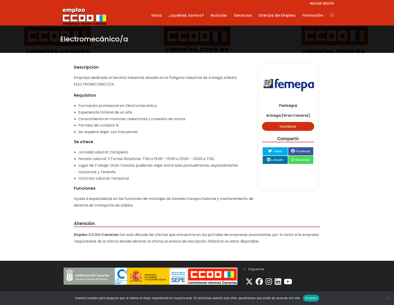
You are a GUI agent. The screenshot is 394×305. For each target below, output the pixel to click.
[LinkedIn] (278, 281)
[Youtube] (288, 281)
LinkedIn (276, 160)
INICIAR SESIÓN (322, 3)
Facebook (302, 151)
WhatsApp (302, 160)
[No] (388, 298)
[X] (249, 281)
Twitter (277, 151)
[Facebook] (259, 281)
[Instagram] (269, 281)
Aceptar (311, 298)
